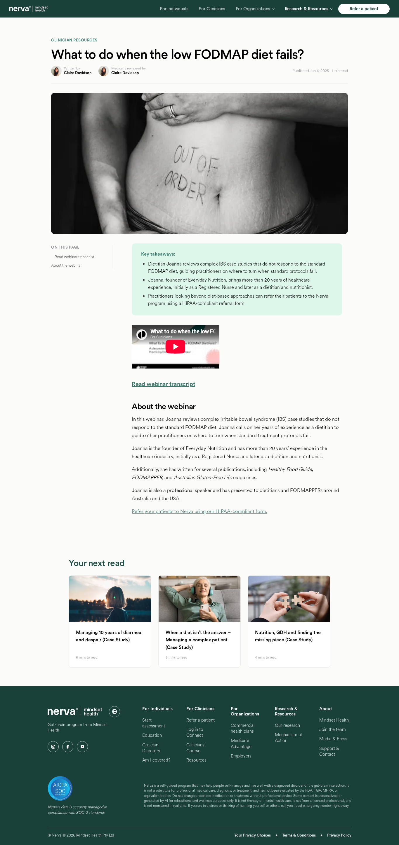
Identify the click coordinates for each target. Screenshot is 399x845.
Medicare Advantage (241, 743)
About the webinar (66, 265)
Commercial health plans (242, 728)
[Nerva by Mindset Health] (28, 8)
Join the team (332, 729)
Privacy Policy (339, 835)
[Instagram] (53, 746)
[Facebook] (67, 746)
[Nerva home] (75, 712)
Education (152, 735)
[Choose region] (114, 711)
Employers (241, 756)
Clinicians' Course (195, 747)
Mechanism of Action (289, 737)
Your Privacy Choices (252, 835)
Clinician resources (74, 40)
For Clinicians (212, 8)
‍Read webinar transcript (74, 257)
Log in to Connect (194, 732)
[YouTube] (82, 746)
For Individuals (174, 8)
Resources (196, 760)
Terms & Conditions (299, 835)
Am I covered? (156, 760)
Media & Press (333, 738)
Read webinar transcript (163, 383)
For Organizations (253, 8)
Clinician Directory (151, 747)
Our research (287, 725)
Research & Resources (306, 8)
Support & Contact (329, 751)
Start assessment (153, 723)
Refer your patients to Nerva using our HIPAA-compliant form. (199, 511)
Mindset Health (334, 720)
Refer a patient (364, 8)
